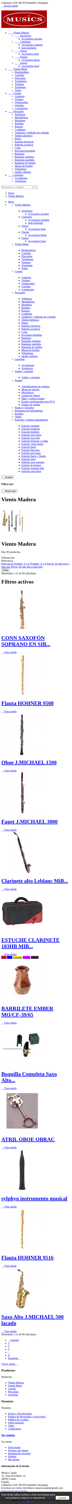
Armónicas (20, 181)
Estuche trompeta (30, 428)
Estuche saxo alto (30, 438)
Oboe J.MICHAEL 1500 (29, 762)
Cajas (18, 147)
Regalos (19, 413)
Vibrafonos (20, 169)
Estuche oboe (28, 459)
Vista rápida (9, 652)
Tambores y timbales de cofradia (32, 132)
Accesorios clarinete (32, 44)
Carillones (20, 129)
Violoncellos (21, 102)
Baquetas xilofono (24, 156)
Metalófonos (21, 117)
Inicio (11, 201)
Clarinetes (23, 41)
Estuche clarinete (30, 425)
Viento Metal (17, 69)
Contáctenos (14, 1428)
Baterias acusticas (24, 144)
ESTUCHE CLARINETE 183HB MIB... (30, 943)
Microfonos (27, 392)
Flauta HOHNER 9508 (27, 703)
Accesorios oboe (30, 53)
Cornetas (19, 75)
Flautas (21, 57)
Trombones (21, 81)
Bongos (19, 126)
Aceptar (8, 477)
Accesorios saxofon (31, 38)
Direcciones (14, 1447)
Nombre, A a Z (22, 563)
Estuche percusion (31, 453)
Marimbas (20, 120)
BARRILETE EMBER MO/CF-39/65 (27, 1011)
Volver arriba (9, 1364)
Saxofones (23, 35)
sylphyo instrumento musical (34, 1198)
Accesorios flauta (30, 60)
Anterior (13, 1340)
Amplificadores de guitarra (35, 386)
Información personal (19, 1453)
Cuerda (14, 93)
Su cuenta (8, 1435)
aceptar (62, 1497)
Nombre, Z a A (38, 563)
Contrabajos (21, 108)
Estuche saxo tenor (31, 434)
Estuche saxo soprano (32, 462)
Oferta (18, 416)
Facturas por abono (18, 1450)
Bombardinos (22, 72)
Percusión (16, 111)
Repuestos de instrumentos (29, 410)
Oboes (21, 50)
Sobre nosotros (16, 1422)
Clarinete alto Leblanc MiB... (34, 881)
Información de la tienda (14, 1491)
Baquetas (19, 153)
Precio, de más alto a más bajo (27, 566)
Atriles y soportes (24, 371)
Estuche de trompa (31, 465)
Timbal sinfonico (23, 135)
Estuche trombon (30, 431)
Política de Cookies (18, 1419)
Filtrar (5, 570)
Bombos (19, 123)
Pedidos (12, 1456)
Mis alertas (13, 1459)
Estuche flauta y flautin (33, 456)
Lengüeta (15, 175)
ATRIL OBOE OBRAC (28, 1139)
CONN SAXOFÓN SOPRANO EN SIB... (25, 641)
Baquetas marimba (24, 159)
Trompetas (20, 87)
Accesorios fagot (30, 66)
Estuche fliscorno (30, 450)
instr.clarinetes (28, 47)
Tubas (18, 90)
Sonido (18, 380)
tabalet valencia (23, 172)
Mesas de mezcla (30, 389)
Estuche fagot (28, 447)
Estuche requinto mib (32, 468)
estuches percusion (31, 471)
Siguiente (14, 1358)
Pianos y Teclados (24, 407)
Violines (19, 99)
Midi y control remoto (33, 398)
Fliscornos (20, 78)
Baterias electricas (24, 141)
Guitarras (19, 96)
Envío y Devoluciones (20, 1413)
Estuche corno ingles (32, 444)
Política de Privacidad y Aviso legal (26, 1416)
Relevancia (7, 563)
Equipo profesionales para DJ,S (38, 401)
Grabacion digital (30, 395)
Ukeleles (19, 105)
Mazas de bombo (24, 166)
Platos (18, 138)
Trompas (19, 84)
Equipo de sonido (30, 404)
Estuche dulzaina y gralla (34, 441)
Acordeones (21, 178)
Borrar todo (9, 491)
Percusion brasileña (25, 150)
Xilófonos (20, 114)
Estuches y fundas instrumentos (31, 419)
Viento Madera (18, 32)
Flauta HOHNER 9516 (27, 1258)
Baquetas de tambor (25, 162)
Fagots (21, 63)
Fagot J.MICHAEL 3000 (29, 822)
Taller (11, 1425)
